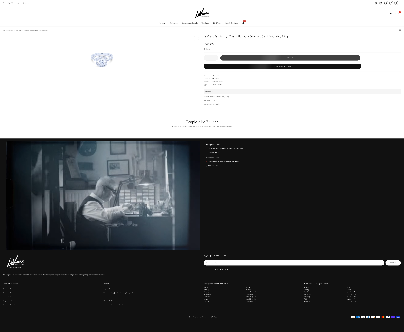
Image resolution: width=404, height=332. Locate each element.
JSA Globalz (215, 317)
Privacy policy (8, 293)
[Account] (394, 13)
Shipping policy (8, 301)
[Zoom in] (196, 38)
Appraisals (106, 289)
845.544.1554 (213, 166)
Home (5, 30)
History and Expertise (110, 301)
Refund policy (8, 289)
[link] (163, 23)
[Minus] (206, 58)
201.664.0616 (213, 152)
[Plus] (215, 58)
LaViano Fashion (217, 82)
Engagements (107, 297)
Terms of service (9, 297)
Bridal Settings (217, 85)
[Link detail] (376, 3)
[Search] (391, 12)
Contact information (10, 305)
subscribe (393, 263)
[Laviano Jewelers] (202, 13)
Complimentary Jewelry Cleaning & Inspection (118, 293)
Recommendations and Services (114, 305)
